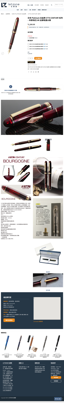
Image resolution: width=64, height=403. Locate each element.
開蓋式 (59, 67)
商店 (2, 14)
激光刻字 (37, 367)
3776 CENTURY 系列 (34, 14)
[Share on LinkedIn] (38, 72)
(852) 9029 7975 (12, 312)
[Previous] (1, 347)
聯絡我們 (47, 5)
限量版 (39, 9)
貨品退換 (7, 380)
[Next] (63, 347)
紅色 (57, 67)
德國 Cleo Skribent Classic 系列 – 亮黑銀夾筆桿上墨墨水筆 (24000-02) (57, 355)
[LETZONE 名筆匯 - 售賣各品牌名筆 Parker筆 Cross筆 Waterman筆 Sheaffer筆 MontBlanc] (10, 5)
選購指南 (39, 372)
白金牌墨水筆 (52, 67)
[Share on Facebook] (29, 72)
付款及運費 (37, 5)
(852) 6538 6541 (13, 310)
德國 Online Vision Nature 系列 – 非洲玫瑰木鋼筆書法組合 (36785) (32, 355)
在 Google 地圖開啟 (38, 321)
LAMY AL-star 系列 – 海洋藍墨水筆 (6, 355)
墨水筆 (39, 67)
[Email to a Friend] (33, 72)
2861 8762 (53, 372)
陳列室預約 (9, 320)
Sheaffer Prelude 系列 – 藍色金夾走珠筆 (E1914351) (19, 355)
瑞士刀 (25, 9)
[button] (30, 5)
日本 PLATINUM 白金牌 (19, 14)
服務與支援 (44, 9)
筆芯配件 (34, 9)
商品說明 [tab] (2, 79)
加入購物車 (38, 58)
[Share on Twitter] (31, 72)
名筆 (18, 9)
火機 (30, 9)
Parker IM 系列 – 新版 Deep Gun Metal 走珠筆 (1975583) (45, 355)
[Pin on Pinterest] (36, 72)
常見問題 (42, 5)
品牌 (21, 9)
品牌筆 (8, 14)
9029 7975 (58, 367)
